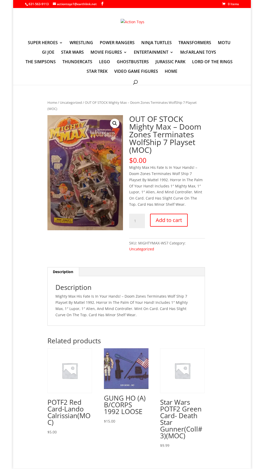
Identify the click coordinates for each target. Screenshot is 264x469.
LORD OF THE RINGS (212, 62)
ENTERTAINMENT (151, 52)
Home (52, 102)
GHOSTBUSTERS (133, 62)
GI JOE (48, 52)
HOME (171, 71)
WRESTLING (81, 43)
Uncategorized (71, 102)
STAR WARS (72, 52)
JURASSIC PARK (170, 62)
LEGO (104, 62)
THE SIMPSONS (41, 62)
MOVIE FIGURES (106, 52)
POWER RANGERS (117, 43)
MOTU (224, 43)
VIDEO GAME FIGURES (136, 71)
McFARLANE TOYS (198, 52)
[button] (114, 123)
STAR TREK (97, 71)
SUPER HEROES (43, 43)
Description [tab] (63, 271)
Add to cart (169, 220)
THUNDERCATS (77, 62)
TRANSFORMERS (194, 43)
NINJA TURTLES (156, 43)
